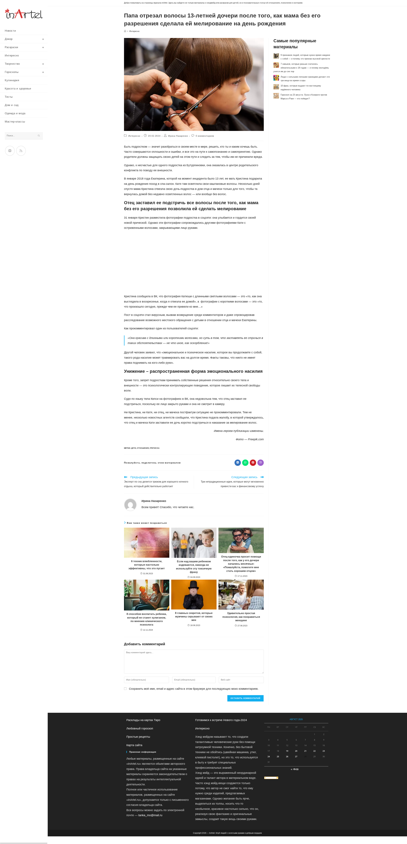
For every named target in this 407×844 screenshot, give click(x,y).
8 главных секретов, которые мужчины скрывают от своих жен (194, 617)
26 (287, 756)
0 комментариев (205, 136)
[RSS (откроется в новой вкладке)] (21, 151)
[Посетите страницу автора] (130, 504)
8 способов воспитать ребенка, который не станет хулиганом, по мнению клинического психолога (147, 619)
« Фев (295, 769)
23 (324, 751)
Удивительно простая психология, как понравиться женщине (241, 617)
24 (269, 756)
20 (296, 751)
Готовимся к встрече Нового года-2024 (221, 720)
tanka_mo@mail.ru (150, 815)
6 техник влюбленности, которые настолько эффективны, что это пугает (146, 565)
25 (278, 756)
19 (287, 751)
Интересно (134, 31)
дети (133, 448)
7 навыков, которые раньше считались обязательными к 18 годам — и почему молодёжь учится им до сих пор (301, 68)
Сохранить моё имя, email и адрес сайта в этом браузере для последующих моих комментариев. (194, 688)
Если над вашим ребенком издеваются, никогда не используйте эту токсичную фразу (194, 566)
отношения (143, 448)
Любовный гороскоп (139, 728)
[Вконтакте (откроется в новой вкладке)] (10, 151)
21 (305, 751)
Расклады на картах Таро (143, 720)
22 (314, 751)
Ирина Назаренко (178, 136)
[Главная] (125, 31)
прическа (154, 448)
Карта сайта (134, 745)
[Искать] (39, 136)
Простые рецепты (138, 736)
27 (296, 756)
